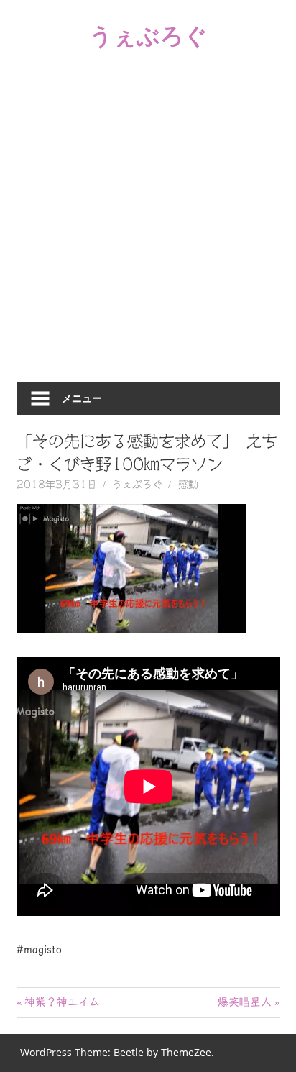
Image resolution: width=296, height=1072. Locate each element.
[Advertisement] (148, 226)
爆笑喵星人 (245, 1002)
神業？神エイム (62, 1002)
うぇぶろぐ (148, 34)
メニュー (82, 398)
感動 (188, 485)
